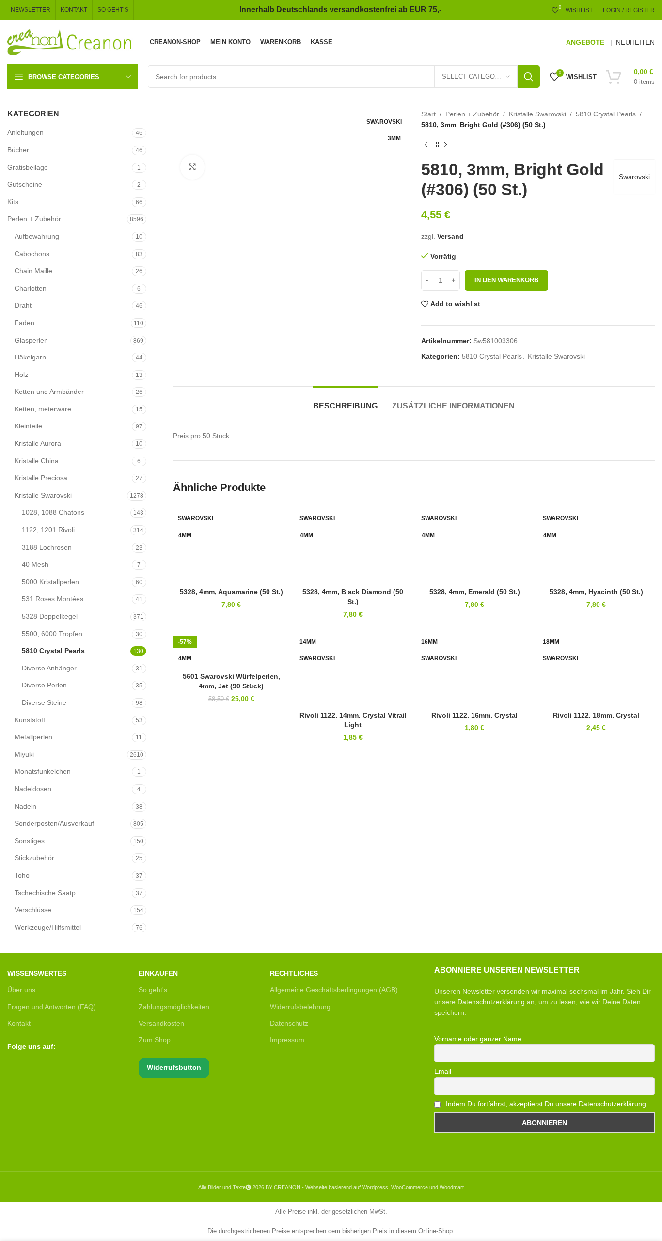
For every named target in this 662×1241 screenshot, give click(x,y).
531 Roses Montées (52, 599)
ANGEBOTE (585, 42)
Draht (23, 305)
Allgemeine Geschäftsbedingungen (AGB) (334, 990)
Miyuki (24, 754)
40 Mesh (35, 564)
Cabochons (32, 254)
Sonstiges (30, 841)
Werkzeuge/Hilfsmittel (48, 927)
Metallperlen (33, 737)
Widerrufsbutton (174, 1067)
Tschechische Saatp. (46, 893)
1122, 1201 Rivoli (48, 530)
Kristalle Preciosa (41, 478)
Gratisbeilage (27, 167)
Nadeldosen (33, 789)
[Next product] (445, 145)
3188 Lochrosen (47, 547)
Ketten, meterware (43, 409)
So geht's (153, 990)
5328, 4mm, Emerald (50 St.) (474, 592)
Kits (12, 202)
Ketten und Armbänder (49, 391)
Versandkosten (161, 1023)
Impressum (287, 1040)
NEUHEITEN (635, 42)
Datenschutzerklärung (491, 1002)
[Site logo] (70, 42)
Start (428, 114)
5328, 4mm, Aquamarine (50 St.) (231, 592)
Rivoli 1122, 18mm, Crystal (596, 715)
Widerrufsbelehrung (300, 1007)
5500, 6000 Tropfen (52, 633)
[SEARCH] (529, 76)
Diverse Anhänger (49, 668)
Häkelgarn (30, 357)
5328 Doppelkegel (50, 616)
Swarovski (634, 176)
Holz (21, 374)
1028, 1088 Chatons (53, 512)
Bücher (18, 150)
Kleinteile (28, 426)
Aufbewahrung (37, 236)
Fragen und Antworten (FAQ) (51, 1007)
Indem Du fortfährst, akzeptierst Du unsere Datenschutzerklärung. (546, 1104)
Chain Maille (33, 271)
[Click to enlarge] (192, 167)
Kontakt (19, 1023)
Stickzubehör (34, 858)
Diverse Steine (44, 702)
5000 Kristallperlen (50, 582)
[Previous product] (426, 145)
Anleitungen (25, 132)
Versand (450, 236)
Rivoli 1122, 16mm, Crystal (474, 715)
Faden (24, 323)
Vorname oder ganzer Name (477, 1039)
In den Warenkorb (506, 280)
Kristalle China (37, 461)
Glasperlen (31, 340)
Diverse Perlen (44, 685)
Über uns (21, 990)
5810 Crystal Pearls (53, 650)
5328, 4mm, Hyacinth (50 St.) (596, 592)
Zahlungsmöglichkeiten (174, 1007)
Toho (22, 875)
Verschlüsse (33, 910)
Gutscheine (24, 184)
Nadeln (25, 806)
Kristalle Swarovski (43, 495)
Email (442, 1071)
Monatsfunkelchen (43, 771)
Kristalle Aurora (38, 443)
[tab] (345, 401)
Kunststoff (30, 720)
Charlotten (31, 288)
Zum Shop (155, 1040)
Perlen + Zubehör (34, 219)
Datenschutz (289, 1023)
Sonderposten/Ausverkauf (54, 823)
